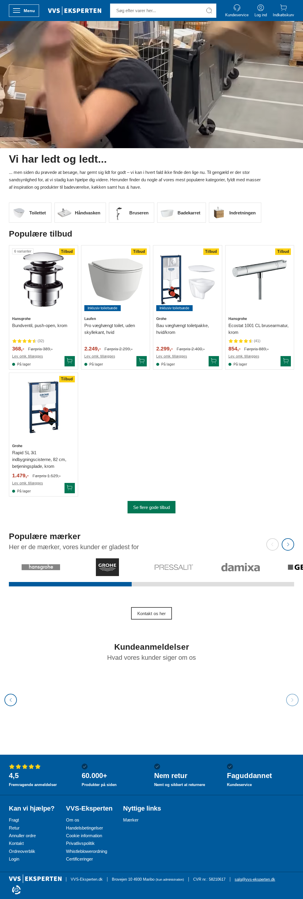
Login (14, 858)
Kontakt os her (151, 613)
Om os (72, 819)
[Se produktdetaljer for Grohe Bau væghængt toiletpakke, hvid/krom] (187, 279)
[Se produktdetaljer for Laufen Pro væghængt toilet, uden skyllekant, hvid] (115, 279)
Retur (14, 827)
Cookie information (84, 835)
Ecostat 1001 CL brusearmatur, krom (258, 329)
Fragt (14, 819)
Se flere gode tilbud (151, 507)
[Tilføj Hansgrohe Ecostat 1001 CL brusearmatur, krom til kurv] (286, 361)
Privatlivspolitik (80, 843)
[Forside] (74, 11)
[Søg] (209, 10)
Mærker (130, 819)
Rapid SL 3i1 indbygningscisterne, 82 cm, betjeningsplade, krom (39, 459)
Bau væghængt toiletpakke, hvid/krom (182, 329)
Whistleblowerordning (86, 851)
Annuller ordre (22, 835)
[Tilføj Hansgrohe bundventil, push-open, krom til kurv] (70, 361)
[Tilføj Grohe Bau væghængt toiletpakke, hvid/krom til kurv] (214, 361)
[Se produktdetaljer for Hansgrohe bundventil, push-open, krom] (43, 279)
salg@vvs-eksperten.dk (255, 879)
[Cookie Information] (16, 890)
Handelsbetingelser (84, 827)
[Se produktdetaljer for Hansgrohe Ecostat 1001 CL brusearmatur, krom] (259, 279)
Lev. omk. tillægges (27, 356)
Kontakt (16, 843)
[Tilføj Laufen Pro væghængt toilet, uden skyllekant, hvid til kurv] (141, 361)
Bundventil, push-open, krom (39, 325)
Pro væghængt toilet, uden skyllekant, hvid (109, 329)
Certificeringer (79, 858)
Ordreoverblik (22, 851)
